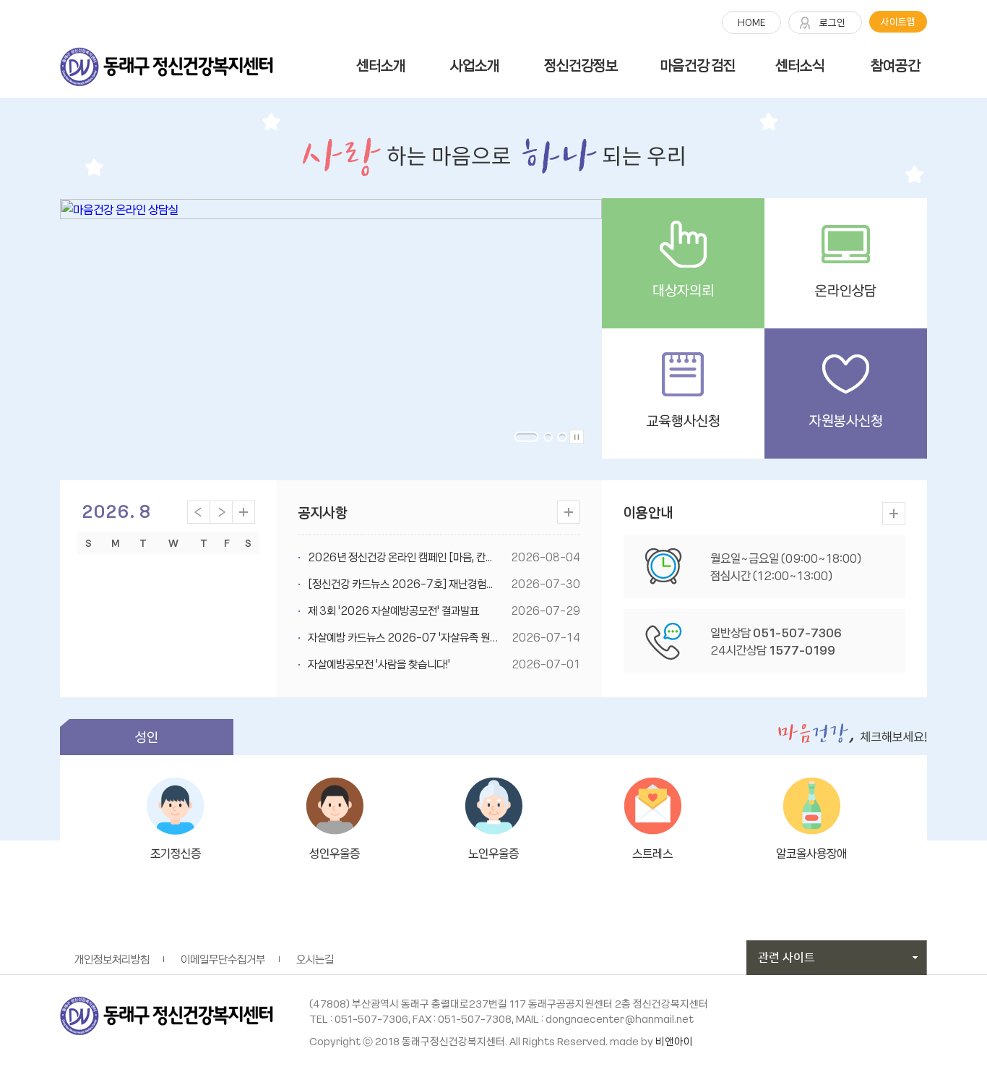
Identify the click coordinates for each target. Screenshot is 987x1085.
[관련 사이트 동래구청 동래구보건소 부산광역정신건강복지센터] (836, 956)
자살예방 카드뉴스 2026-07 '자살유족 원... (402, 637)
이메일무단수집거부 (223, 959)
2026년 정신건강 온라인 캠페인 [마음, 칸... (400, 557)
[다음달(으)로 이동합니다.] (221, 510)
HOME (751, 22)
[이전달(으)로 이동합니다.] (198, 510)
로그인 (832, 22)
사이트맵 (898, 21)
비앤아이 (674, 1041)
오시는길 (315, 959)
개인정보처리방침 (112, 959)
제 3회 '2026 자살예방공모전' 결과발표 (393, 610)
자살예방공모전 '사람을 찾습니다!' (379, 664)
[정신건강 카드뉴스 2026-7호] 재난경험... (400, 584)
